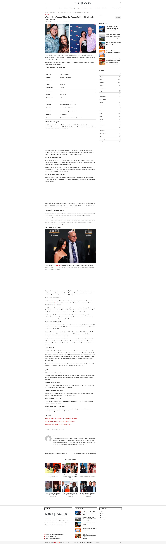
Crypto (78, 8)
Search (100, 14)
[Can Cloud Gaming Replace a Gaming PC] (78, 524)
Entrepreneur (110, 99)
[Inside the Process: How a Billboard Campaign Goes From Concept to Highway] (78, 519)
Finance (110, 105)
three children (54, 303)
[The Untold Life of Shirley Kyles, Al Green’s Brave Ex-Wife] (53, 468)
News (91, 8)
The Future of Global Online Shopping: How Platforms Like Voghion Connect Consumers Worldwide (89, 536)
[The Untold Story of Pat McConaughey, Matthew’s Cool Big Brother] (88, 486)
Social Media (97, 8)
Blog (110, 79)
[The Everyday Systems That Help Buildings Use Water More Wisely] (78, 513)
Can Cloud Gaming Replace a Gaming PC (89, 523)
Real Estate (110, 130)
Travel (110, 142)
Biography (52, 12)
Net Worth (110, 125)
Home (60, 8)
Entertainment (85, 8)
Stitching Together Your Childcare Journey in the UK (58, 424)
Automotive (110, 74)
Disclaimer (82, 542)
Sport (110, 136)
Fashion (110, 102)
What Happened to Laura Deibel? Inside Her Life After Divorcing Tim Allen (70, 476)
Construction (110, 88)
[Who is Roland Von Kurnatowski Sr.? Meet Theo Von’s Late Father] (53, 486)
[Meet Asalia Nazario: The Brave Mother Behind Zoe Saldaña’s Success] (88, 468)
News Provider (56, 542)
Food (110, 108)
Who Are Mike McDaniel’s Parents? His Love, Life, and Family (60, 421)
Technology (72, 8)
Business (66, 8)
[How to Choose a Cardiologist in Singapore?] (78, 530)
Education (110, 93)
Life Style (110, 122)
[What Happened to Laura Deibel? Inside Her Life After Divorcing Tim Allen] (70, 468)
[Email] (45, 3)
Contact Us (104, 8)
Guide (110, 113)
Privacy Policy (90, 542)
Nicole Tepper (61, 429)
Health (110, 116)
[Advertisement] (70, 140)
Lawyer (110, 119)
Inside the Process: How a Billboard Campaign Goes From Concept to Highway (113, 36)
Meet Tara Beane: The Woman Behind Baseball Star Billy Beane (61, 418)
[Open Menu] (45, 8)
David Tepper (58, 265)
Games (110, 110)
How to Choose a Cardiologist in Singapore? (89, 529)
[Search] (120, 3)
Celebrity (110, 85)
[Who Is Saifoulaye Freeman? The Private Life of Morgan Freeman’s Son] (70, 486)
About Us (76, 542)
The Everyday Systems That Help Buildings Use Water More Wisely (112, 28)
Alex (51, 21)
